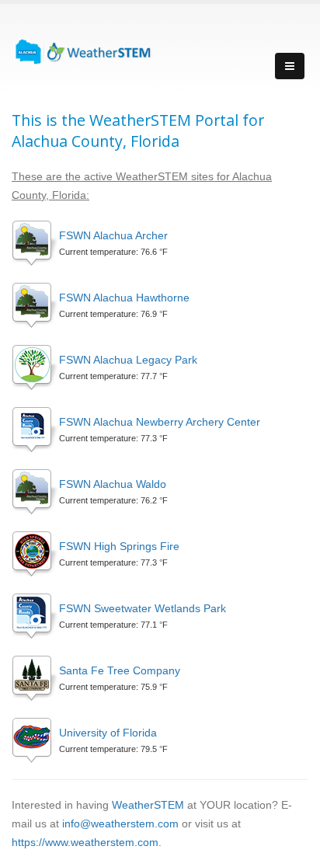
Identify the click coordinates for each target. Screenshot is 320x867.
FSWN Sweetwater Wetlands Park (142, 608)
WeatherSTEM (148, 805)
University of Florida (108, 732)
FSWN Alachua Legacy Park (128, 359)
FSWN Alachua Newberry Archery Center (159, 422)
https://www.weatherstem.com (85, 842)
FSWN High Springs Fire (119, 546)
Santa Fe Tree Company (119, 670)
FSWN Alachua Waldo (112, 484)
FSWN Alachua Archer (113, 235)
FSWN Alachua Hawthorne (124, 297)
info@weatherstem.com (120, 823)
